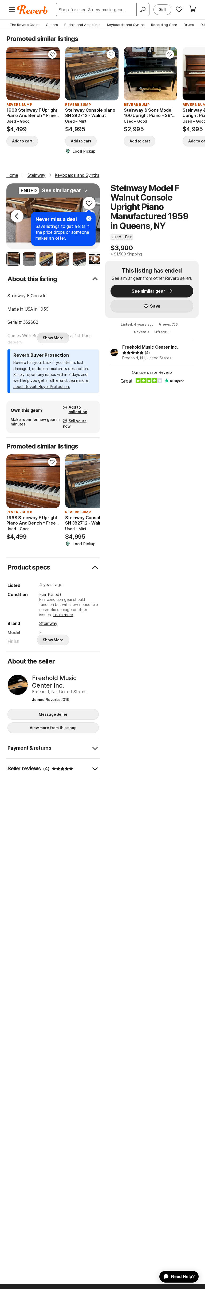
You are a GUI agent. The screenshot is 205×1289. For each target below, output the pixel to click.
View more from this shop (53, 727)
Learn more (63, 614)
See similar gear (61, 190)
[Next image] (52, 73)
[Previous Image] (17, 216)
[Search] (142, 9)
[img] (133, 352)
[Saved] (179, 9)
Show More (53, 338)
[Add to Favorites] (52, 54)
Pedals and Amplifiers (82, 24)
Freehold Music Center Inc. (150, 347)
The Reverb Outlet (25, 24)
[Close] (89, 218)
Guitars (52, 24)
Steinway (48, 623)
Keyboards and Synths (126, 24)
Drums (189, 24)
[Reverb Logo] (32, 9)
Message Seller (53, 714)
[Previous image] (14, 73)
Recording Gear (164, 24)
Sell (162, 9)
